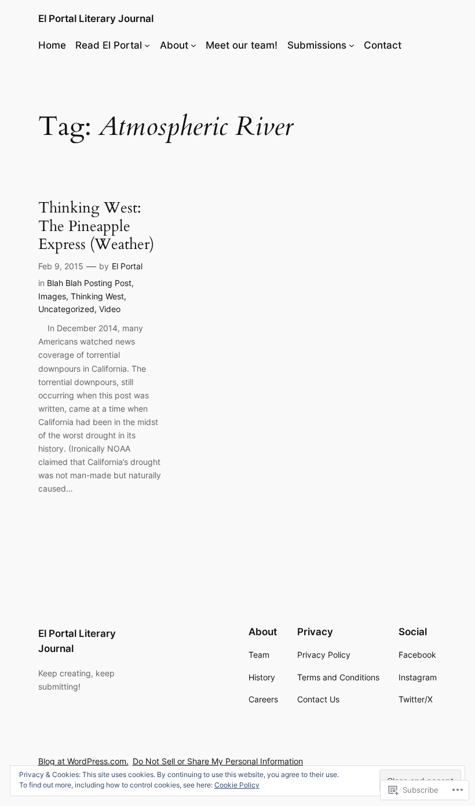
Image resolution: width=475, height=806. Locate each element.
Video (109, 309)
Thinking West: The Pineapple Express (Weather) (96, 226)
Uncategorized (66, 309)
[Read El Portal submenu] (147, 45)
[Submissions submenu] (352, 45)
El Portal (127, 266)
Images (52, 296)
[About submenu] (193, 45)
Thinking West (97, 296)
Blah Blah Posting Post (89, 283)
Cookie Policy (237, 785)
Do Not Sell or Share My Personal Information (218, 761)
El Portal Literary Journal (96, 18)
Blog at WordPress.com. (83, 761)
